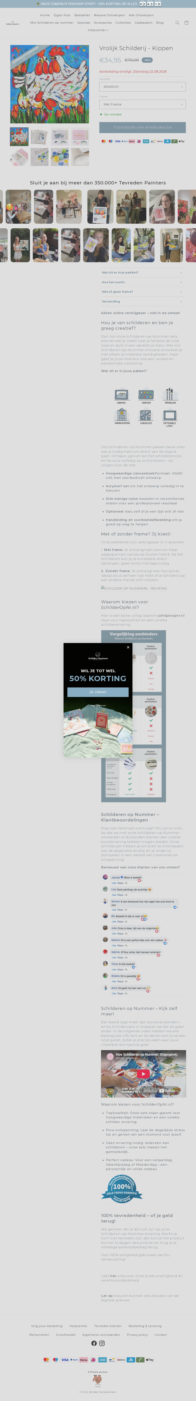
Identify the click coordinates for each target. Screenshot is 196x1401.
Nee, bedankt (98, 705)
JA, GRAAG (98, 692)
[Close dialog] (128, 647)
